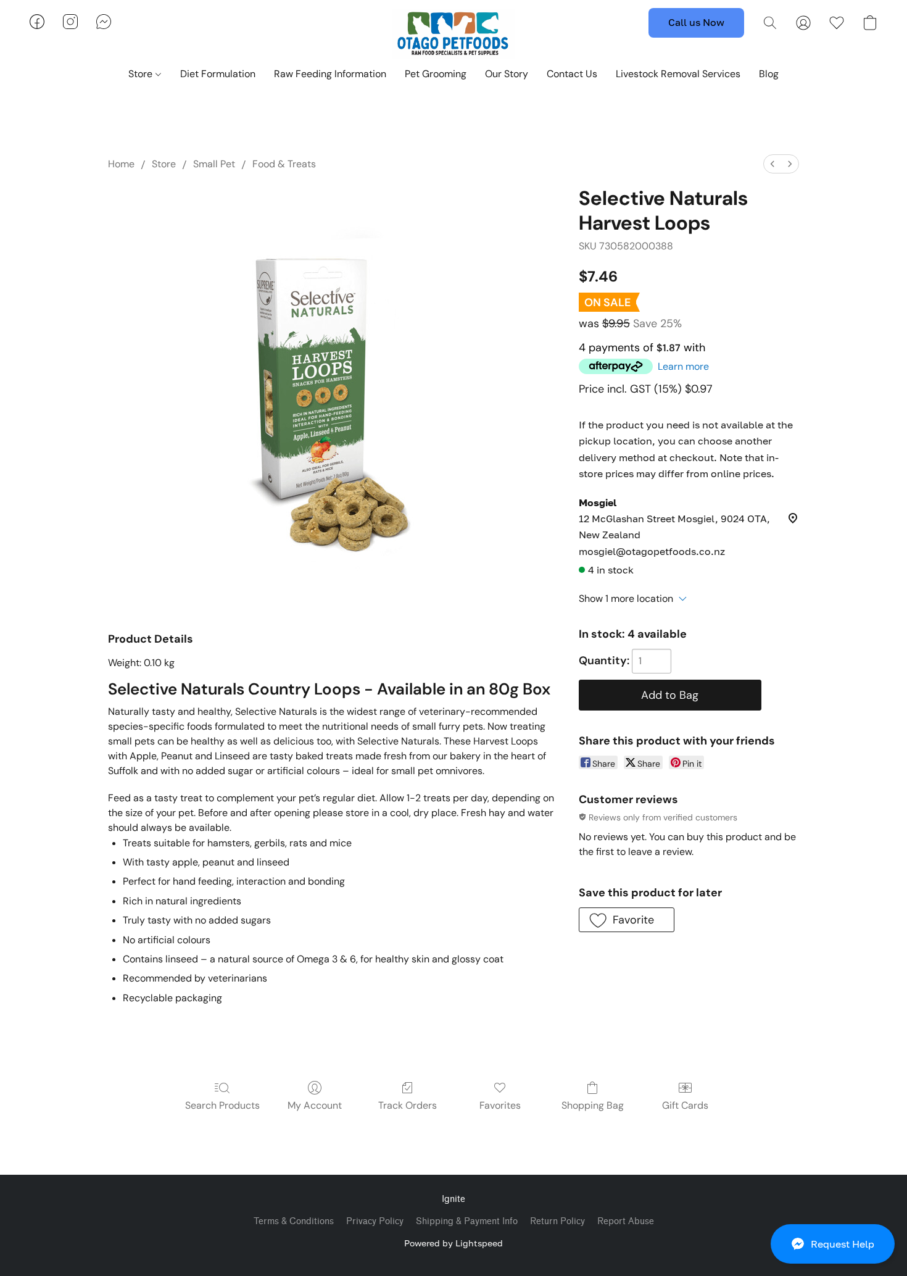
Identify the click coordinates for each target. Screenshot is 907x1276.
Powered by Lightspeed (453, 1243)
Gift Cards (685, 1105)
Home (121, 163)
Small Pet (214, 163)
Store (141, 73)
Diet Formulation (217, 73)
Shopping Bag (592, 1105)
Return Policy (557, 1221)
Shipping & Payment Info (467, 1221)
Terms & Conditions (294, 1221)
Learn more (683, 366)
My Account (315, 1105)
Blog (769, 73)
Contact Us (572, 73)
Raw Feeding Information (330, 73)
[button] (833, 1244)
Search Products (222, 1105)
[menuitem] (772, 164)
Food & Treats (284, 163)
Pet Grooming (435, 73)
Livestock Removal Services (678, 73)
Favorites (500, 1105)
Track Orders (407, 1105)
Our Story (506, 73)
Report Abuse (625, 1221)
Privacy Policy (375, 1221)
